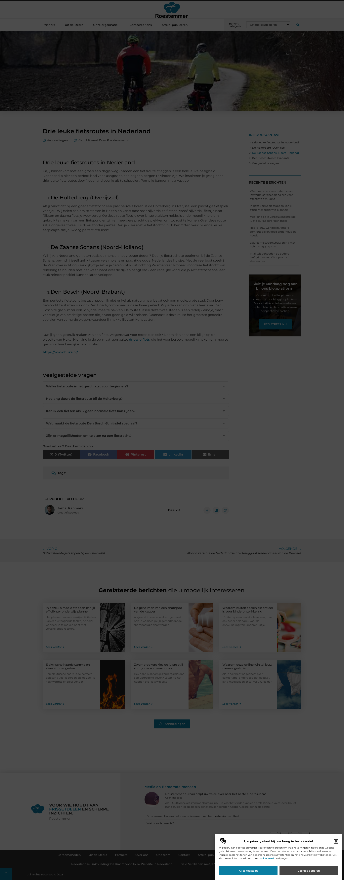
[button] (336, 841)
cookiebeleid (266, 858)
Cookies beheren (309, 870)
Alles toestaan (248, 870)
